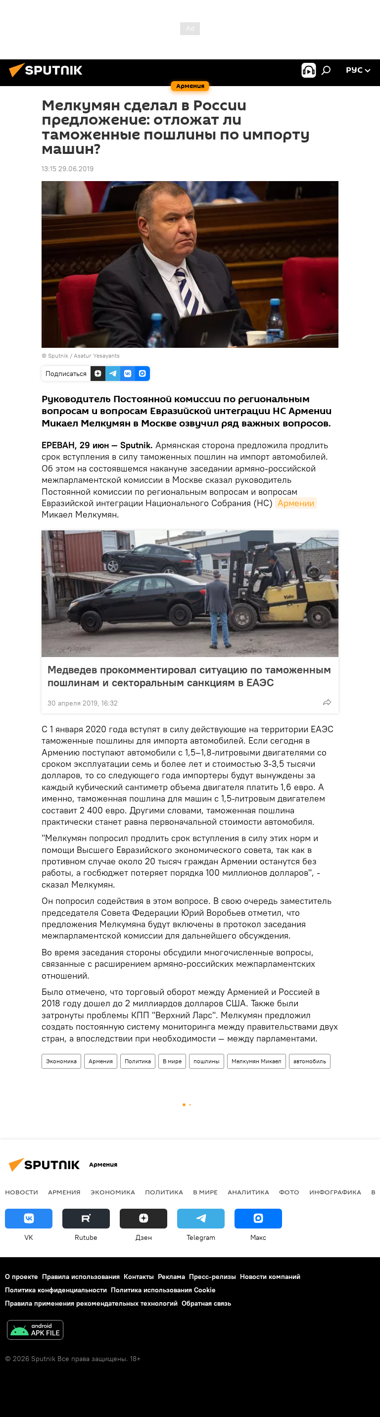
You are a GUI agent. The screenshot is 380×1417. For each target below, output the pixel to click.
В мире (172, 1061)
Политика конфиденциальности (56, 1289)
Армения (101, 1061)
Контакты (139, 1276)
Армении (296, 503)
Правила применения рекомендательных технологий (91, 1303)
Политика (138, 1061)
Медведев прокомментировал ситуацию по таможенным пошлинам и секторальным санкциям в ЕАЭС (189, 676)
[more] (327, 702)
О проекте (21, 1276)
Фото (289, 1191)
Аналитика (248, 1191)
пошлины (206, 1061)
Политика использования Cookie (163, 1289)
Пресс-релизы (212, 1276)
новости (21, 1191)
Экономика (61, 1061)
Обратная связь (206, 1303)
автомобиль (309, 1061)
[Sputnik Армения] (48, 78)
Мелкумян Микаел (257, 1061)
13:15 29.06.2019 (68, 168)
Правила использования (81, 1276)
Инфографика (335, 1191)
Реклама (171, 1276)
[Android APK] (35, 1331)
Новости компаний (270, 1276)
